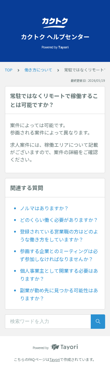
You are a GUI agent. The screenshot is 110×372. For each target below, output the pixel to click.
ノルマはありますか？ (44, 208)
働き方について (38, 70)
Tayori (55, 359)
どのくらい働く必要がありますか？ (59, 219)
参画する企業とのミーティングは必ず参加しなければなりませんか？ (59, 255)
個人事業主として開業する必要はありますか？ (59, 274)
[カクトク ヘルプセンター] (55, 23)
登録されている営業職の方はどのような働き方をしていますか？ (59, 235)
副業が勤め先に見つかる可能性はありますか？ (59, 294)
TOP (9, 70)
